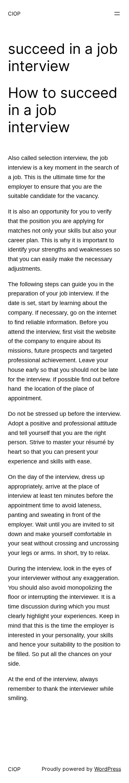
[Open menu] (117, 14)
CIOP (14, 13)
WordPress (107, 768)
